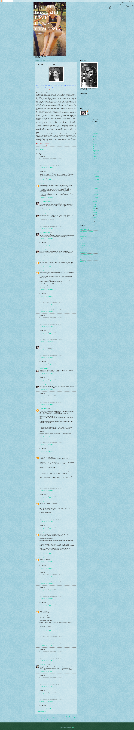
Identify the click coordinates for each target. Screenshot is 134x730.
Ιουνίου (94, 206)
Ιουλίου (94, 204)
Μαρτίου (95, 212)
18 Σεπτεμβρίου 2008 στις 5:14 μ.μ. (46, 238)
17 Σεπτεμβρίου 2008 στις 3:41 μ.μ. (46, 167)
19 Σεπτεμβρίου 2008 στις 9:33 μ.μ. (46, 598)
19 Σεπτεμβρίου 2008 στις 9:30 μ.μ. (46, 583)
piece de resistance (83, 256)
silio (81, 259)
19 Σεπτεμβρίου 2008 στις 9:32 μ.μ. (46, 590)
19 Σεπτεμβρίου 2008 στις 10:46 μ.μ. (46, 652)
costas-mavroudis (83, 234)
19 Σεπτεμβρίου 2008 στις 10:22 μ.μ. (46, 638)
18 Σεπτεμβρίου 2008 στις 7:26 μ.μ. (46, 289)
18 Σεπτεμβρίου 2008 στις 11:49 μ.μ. (46, 349)
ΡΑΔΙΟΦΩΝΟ (42, 149)
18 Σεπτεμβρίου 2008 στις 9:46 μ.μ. (46, 333)
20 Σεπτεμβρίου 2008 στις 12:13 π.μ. (46, 671)
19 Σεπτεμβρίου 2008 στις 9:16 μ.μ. (46, 521)
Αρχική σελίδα (55, 717)
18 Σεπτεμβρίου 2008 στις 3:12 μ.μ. (46, 228)
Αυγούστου (95, 201)
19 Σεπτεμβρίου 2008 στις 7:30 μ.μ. (46, 396)
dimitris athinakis (83, 236)
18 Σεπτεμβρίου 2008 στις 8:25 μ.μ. (46, 296)
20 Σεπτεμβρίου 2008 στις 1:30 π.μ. (46, 701)
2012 (93, 123)
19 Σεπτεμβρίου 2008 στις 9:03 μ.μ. (46, 497)
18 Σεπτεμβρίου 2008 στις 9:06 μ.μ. (46, 311)
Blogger (72, 727)
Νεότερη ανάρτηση (40, 717)
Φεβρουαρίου (95, 214)
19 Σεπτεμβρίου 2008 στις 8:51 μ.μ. (46, 451)
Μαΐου (94, 208)
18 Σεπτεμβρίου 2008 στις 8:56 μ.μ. (46, 304)
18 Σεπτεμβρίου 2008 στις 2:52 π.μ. (46, 209)
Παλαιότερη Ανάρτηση (71, 717)
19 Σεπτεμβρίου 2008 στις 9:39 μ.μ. (46, 630)
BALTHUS (95, 144)
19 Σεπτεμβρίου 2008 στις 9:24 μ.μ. (46, 561)
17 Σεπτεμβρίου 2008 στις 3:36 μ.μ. (46, 159)
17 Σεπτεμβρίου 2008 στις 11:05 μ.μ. (46, 197)
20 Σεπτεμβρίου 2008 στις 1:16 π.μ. (46, 693)
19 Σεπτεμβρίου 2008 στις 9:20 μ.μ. (46, 528)
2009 (93, 129)
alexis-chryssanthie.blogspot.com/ (86, 231)
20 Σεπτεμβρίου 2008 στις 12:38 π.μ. (46, 678)
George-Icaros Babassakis (45, 201)
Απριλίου (95, 210)
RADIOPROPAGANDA (96, 151)
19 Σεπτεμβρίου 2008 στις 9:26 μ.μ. (46, 568)
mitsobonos (82, 245)
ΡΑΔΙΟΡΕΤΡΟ (95, 191)
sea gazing (82, 257)
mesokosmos (82, 241)
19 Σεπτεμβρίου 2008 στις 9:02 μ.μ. (46, 490)
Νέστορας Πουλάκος (43, 183)
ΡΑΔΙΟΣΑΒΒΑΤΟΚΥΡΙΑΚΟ (96, 172)
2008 (93, 131)
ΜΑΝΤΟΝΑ (95, 153)
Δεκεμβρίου (95, 133)
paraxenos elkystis (83, 252)
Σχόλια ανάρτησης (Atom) (44, 719)
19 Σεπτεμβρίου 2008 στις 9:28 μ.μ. (46, 576)
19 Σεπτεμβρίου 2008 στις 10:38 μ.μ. (46, 645)
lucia (81, 240)
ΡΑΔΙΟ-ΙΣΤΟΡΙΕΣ (95, 186)
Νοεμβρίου (95, 136)
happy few (82, 238)
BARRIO (94, 148)
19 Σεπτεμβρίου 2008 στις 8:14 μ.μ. (46, 436)
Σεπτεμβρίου (95, 141)
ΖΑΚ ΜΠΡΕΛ (95, 169)
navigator (82, 249)
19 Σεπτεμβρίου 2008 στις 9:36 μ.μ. (46, 605)
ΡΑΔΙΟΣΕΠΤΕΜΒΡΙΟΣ (95, 198)
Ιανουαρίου (95, 217)
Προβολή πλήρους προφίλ (92, 115)
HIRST (94, 146)
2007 (93, 221)
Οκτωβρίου (95, 138)
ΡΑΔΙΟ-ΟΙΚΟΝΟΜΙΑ (95, 194)
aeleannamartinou (83, 227)
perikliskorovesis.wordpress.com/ (86, 254)
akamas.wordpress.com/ (84, 229)
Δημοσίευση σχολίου (42, 711)
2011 (93, 125)
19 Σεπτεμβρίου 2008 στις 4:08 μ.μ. (46, 380)
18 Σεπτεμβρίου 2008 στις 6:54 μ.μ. (46, 256)
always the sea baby (84, 233)
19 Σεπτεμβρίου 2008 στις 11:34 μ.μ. (46, 660)
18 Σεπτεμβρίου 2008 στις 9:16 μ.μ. (46, 318)
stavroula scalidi (83, 261)
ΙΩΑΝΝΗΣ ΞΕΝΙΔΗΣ (44, 368)
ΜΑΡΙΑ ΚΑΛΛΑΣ (95, 166)
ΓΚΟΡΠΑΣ (95, 158)
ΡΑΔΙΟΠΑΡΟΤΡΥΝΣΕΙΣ (96, 163)
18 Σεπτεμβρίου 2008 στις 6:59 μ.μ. (46, 266)
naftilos (81, 247)
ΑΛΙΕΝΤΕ (95, 160)
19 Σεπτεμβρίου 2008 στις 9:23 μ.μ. (46, 553)
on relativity (82, 250)
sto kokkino (82, 263)
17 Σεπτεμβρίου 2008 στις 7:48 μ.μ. (46, 179)
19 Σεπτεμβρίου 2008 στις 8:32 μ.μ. (46, 444)
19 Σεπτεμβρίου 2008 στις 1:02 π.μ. (46, 357)
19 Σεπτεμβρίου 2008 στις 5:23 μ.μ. (46, 389)
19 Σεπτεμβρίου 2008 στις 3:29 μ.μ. (46, 373)
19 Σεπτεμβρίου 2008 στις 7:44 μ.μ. (46, 404)
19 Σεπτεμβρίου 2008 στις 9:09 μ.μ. (46, 513)
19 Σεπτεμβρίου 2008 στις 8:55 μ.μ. (46, 482)
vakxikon (82, 264)
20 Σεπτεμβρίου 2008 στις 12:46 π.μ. (46, 686)
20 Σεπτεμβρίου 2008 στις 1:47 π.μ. (46, 708)
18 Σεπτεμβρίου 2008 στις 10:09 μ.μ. (46, 341)
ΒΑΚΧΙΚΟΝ (95, 168)
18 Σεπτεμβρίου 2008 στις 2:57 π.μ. (46, 220)
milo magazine (83, 243)
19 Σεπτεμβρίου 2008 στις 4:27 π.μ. (46, 364)
